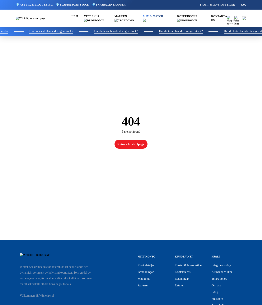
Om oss (216, 285)
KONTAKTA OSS (219, 18)
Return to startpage (131, 144)
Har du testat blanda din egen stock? (47, 31)
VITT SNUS (91, 16)
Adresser (143, 285)
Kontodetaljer (146, 265)
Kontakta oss (182, 272)
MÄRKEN (121, 16)
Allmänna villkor (222, 272)
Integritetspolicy (221, 265)
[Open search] (229, 18)
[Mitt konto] (236, 18)
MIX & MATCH (153, 16)
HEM (75, 16)
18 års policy (219, 278)
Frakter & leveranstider (189, 265)
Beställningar (146, 272)
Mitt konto (144, 278)
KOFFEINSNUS (187, 16)
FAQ (243, 4)
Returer (179, 285)
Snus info (217, 298)
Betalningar (182, 278)
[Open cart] (244, 18)
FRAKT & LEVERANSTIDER (217, 4)
